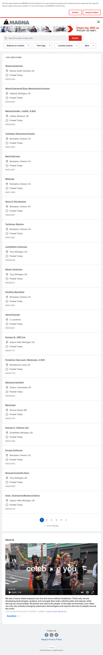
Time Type (41, 46)
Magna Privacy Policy (51, 639)
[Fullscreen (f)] (93, 592)
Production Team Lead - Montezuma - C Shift (25, 360)
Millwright (9, 179)
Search (75, 38)
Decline (75, 12)
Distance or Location (15, 46)
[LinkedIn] (51, 635)
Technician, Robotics (14, 224)
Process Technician (14, 450)
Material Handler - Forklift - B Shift (20, 111)
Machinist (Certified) (14, 382)
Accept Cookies (91, 12)
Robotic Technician (13, 269)
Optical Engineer (12, 315)
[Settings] (87, 592)
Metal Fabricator (12, 156)
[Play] (10, 592)
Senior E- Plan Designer (15, 201)
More (87, 46)
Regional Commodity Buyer (17, 473)
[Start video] (51, 569)
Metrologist (10, 405)
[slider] (82, 592)
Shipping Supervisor (14, 66)
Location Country (65, 46)
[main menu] (98, 22)
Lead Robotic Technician (16, 247)
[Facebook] (46, 635)
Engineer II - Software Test (17, 428)
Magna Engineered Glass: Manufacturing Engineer (27, 88)
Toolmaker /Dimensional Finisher (20, 134)
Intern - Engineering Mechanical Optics (22, 495)
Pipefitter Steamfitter (14, 292)
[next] (66, 520)
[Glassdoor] (56, 635)
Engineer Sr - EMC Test (15, 337)
